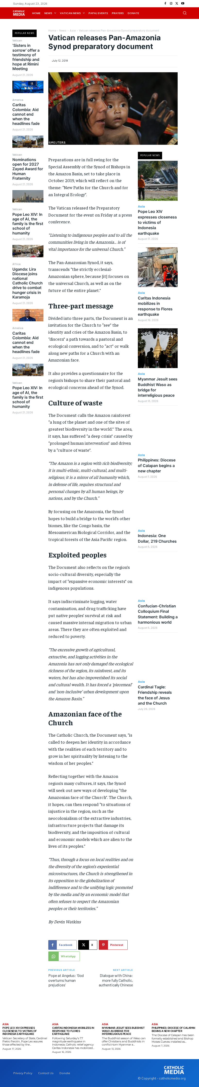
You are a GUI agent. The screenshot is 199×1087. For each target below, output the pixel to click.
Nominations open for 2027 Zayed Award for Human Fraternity (27, 169)
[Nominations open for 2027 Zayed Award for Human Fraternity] (27, 196)
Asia (73, 30)
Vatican (17, 40)
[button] (185, 13)
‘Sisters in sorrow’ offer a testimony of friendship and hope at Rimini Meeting (26, 57)
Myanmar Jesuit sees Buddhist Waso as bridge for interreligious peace (123, 1031)
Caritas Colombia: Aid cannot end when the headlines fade (26, 114)
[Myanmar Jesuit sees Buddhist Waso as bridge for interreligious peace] (158, 348)
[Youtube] (183, 4)
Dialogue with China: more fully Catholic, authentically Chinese (116, 980)
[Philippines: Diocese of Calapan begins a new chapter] (158, 429)
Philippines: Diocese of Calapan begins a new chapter (156, 465)
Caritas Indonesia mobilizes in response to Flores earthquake (73, 1031)
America (17, 99)
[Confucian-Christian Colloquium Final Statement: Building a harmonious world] (158, 575)
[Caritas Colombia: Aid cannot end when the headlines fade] (27, 142)
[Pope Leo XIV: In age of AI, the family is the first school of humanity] (27, 251)
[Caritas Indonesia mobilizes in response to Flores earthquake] (158, 267)
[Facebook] (165, 4)
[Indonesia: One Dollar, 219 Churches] (158, 505)
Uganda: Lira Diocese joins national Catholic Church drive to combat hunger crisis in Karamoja (27, 283)
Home (52, 30)
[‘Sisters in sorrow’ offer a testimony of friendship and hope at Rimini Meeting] (27, 87)
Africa (16, 264)
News (62, 30)
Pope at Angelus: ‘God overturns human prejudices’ (66, 980)
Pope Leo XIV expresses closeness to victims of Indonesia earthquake (157, 222)
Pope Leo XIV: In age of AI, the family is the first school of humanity (27, 223)
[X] (177, 4)
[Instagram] (171, 4)
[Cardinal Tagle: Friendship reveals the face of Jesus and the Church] (158, 656)
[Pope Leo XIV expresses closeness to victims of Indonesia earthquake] (158, 181)
